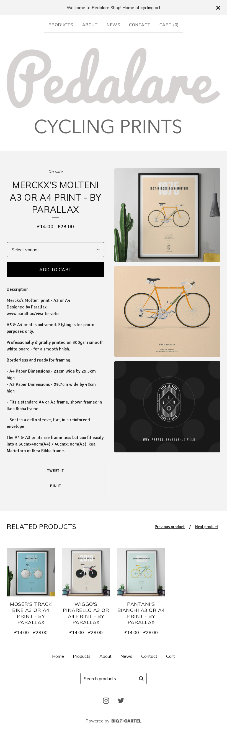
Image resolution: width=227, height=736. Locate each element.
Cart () (169, 24)
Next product (206, 526)
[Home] (113, 90)
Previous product (170, 526)
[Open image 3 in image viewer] (167, 406)
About (90, 24)
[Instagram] (106, 700)
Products (60, 24)
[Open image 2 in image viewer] (167, 311)
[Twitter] (121, 700)
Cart (170, 656)
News (113, 24)
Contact (140, 24)
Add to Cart (55, 269)
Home (58, 656)
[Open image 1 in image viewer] (167, 215)
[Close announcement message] (218, 7)
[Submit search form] (141, 678)
